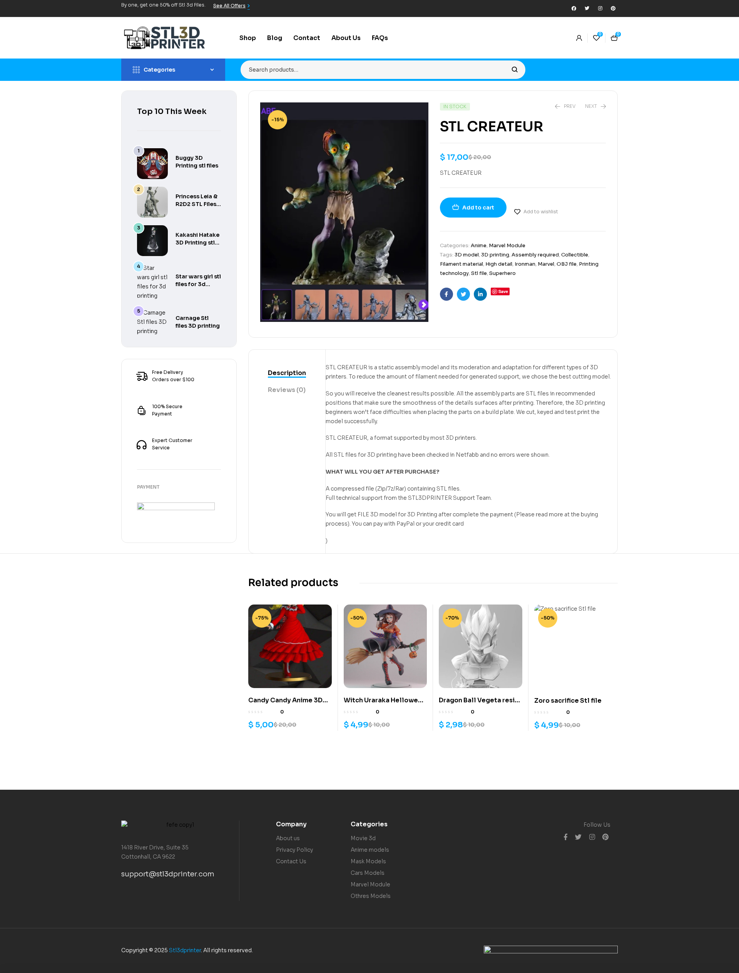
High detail (498, 264)
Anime (479, 245)
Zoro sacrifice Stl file (568, 701)
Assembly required (535, 254)
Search (514, 69)
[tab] (287, 373)
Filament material (461, 264)
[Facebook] (573, 8)
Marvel (546, 264)
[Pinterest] (613, 8)
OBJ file (567, 264)
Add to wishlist (540, 211)
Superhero (502, 273)
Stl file (479, 273)
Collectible (574, 254)
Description (287, 373)
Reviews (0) (287, 390)
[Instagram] (600, 8)
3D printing (495, 254)
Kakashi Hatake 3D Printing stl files (197, 242)
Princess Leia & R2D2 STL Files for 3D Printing (196, 204)
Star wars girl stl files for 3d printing (198, 284)
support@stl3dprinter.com (167, 874)
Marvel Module (507, 245)
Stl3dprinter (185, 950)
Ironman (525, 264)
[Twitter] (587, 8)
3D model (467, 254)
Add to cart (478, 207)
